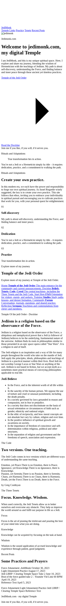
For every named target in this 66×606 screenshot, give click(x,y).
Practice (20, 30)
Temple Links (8, 30)
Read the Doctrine (10, 145)
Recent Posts (38, 30)
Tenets (28, 30)
